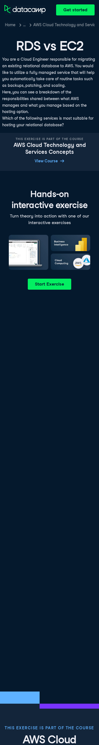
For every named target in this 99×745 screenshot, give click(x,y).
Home (10, 25)
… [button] (24, 25)
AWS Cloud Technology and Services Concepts (64, 25)
